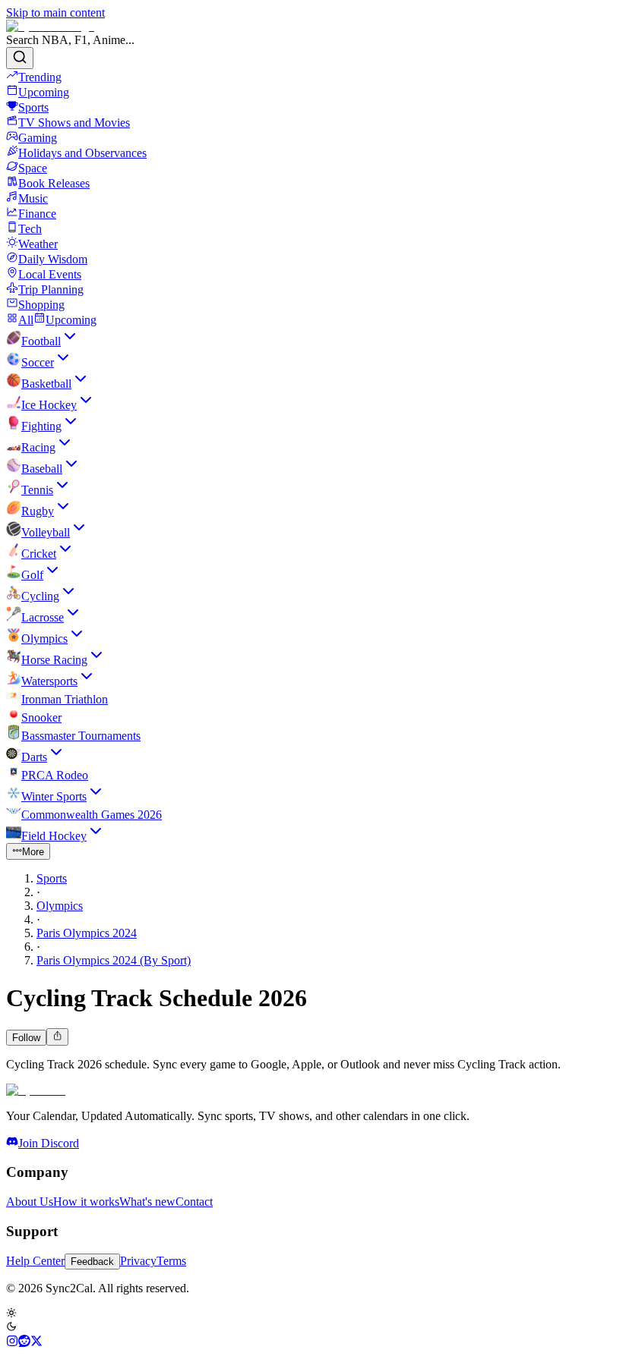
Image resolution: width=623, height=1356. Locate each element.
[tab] (19, 319)
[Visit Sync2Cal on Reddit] (24, 1342)
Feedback (92, 1261)
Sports (51, 878)
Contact (194, 1201)
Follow (26, 1037)
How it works (86, 1201)
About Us (29, 1201)
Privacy (138, 1260)
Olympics (59, 905)
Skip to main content (55, 12)
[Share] (57, 1036)
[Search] (19, 58)
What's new (147, 1201)
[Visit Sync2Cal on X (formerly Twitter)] (36, 1342)
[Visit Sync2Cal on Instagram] (12, 1342)
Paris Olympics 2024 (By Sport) (113, 960)
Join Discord (48, 1143)
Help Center (35, 1260)
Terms (171, 1260)
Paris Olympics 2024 (86, 933)
